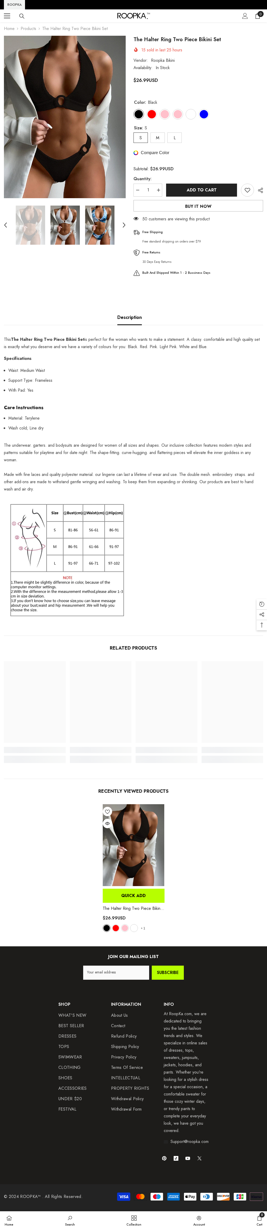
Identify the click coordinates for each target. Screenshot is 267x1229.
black (107, 928)
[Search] (22, 16)
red (116, 928)
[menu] (7, 16)
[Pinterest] (164, 1158)
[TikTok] (176, 1158)
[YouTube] (188, 1158)
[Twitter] (199, 1158)
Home (9, 29)
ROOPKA (14, 4)
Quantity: (142, 179)
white (134, 928)
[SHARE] (258, 190)
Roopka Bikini (163, 60)
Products (28, 29)
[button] (5, 225)
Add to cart (202, 190)
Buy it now (198, 206)
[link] (35, 750)
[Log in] (245, 16)
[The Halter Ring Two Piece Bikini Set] (134, 845)
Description (129, 317)
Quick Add (133, 896)
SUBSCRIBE (168, 973)
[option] (65, 117)
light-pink (125, 928)
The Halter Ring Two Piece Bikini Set (132, 908)
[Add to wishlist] (247, 190)
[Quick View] (107, 823)
